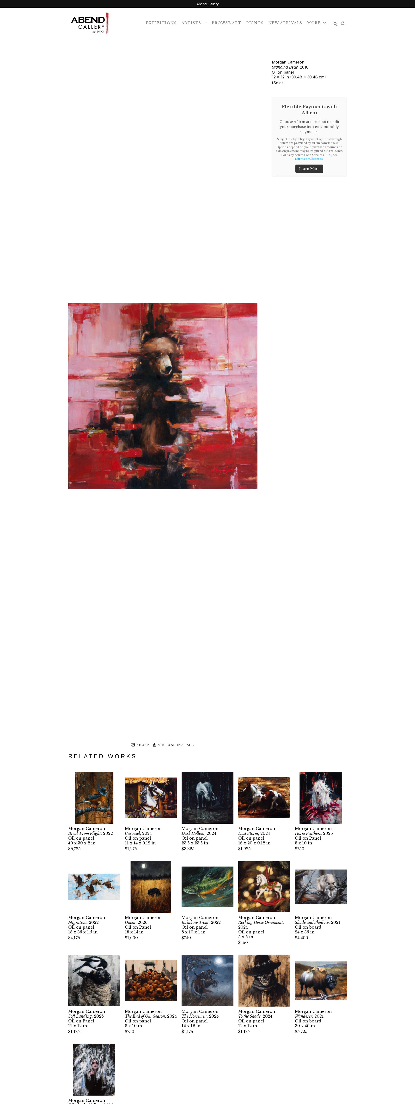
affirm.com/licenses (309, 158)
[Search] (335, 24)
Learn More (309, 169)
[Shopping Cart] (342, 23)
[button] (194, 22)
